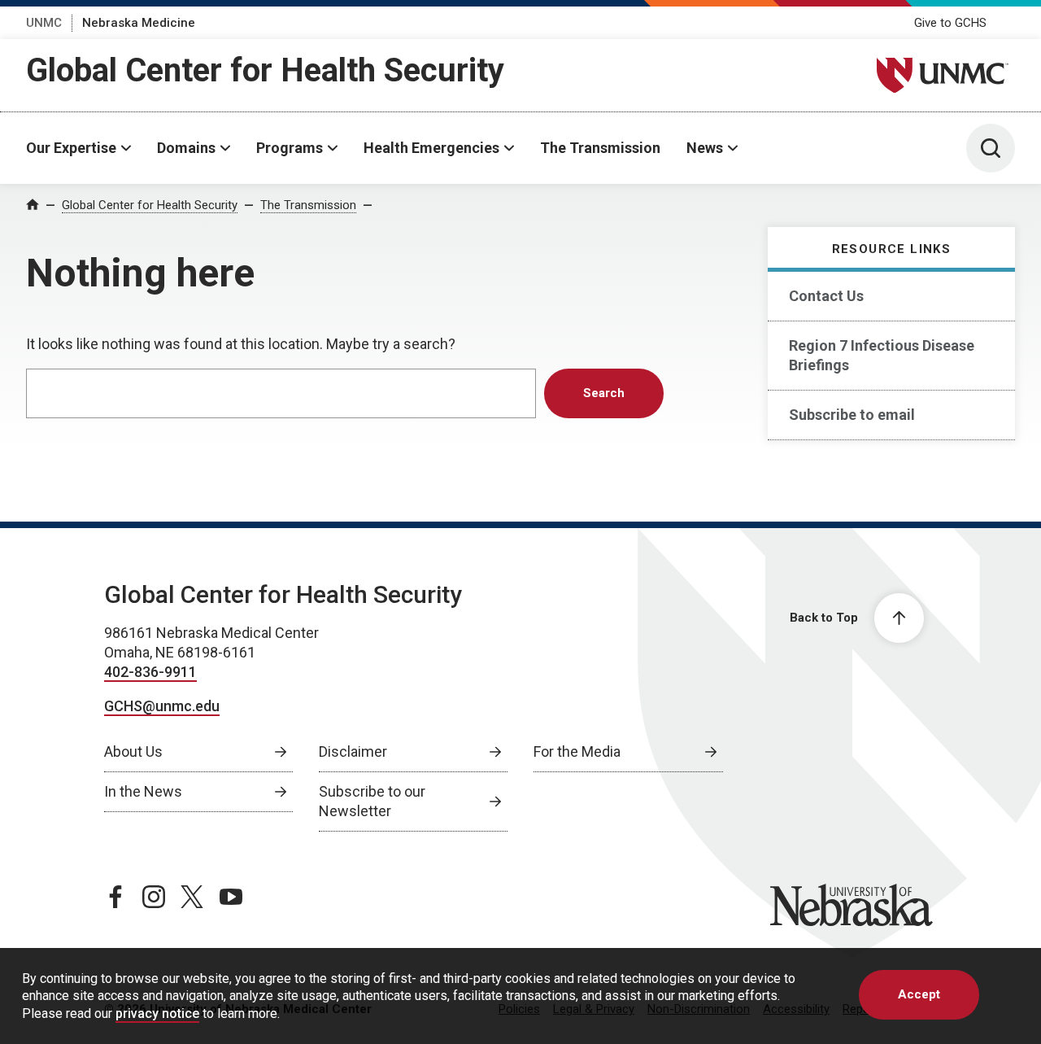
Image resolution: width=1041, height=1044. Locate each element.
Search (604, 393)
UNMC (44, 22)
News (704, 147)
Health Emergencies (431, 147)
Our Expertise (71, 147)
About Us (133, 751)
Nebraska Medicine (138, 22)
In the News (143, 791)
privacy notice (157, 1013)
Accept (919, 994)
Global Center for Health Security (265, 70)
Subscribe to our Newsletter (372, 801)
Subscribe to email (852, 414)
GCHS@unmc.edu (162, 705)
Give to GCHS (950, 22)
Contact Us (826, 295)
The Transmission (600, 147)
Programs (289, 147)
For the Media (577, 751)
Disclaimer (353, 751)
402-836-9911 (150, 671)
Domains (186, 147)
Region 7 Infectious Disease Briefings (881, 355)
